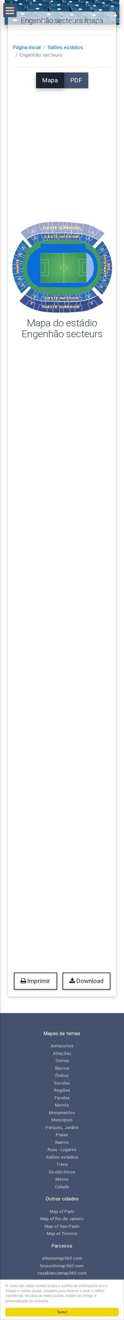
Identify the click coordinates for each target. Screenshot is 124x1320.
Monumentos (62, 1112)
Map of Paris (62, 1211)
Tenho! (62, 1311)
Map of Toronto (62, 1233)
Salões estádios (65, 47)
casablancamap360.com (62, 1273)
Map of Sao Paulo (62, 1226)
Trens (62, 1164)
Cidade (62, 1186)
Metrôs (62, 1105)
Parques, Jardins (62, 1127)
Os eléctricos (62, 1171)
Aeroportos (62, 1045)
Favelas (62, 1097)
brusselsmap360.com (62, 1265)
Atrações (62, 1053)
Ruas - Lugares (62, 1149)
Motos (62, 1179)
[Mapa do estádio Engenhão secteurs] (62, 267)
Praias (62, 1134)
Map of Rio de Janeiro (62, 1218)
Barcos (62, 1068)
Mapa (50, 80)
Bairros (62, 1142)
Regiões (62, 1090)
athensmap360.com (62, 1258)
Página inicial (27, 47)
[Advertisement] (62, 150)
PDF (76, 80)
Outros (62, 1060)
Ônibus (62, 1075)
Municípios (62, 1119)
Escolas (62, 1083)
